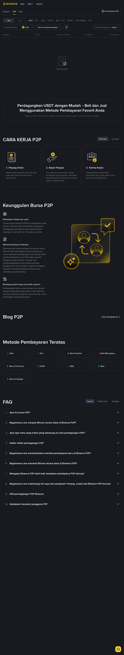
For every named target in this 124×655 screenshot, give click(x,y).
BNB (57, 20)
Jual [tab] (19, 20)
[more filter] (66, 27)
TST (89, 20)
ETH (63, 20)
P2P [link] (14, 11)
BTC (36, 20)
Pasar (22, 4)
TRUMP (70, 20)
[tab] (6, 12)
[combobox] (27, 27)
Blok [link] (21, 11)
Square (39, 4)
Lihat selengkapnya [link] (109, 317)
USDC (43, 20)
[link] (16, 353)
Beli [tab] (9, 20)
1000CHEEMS (80, 20)
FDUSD (50, 20)
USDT (30, 20)
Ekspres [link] (6, 11)
